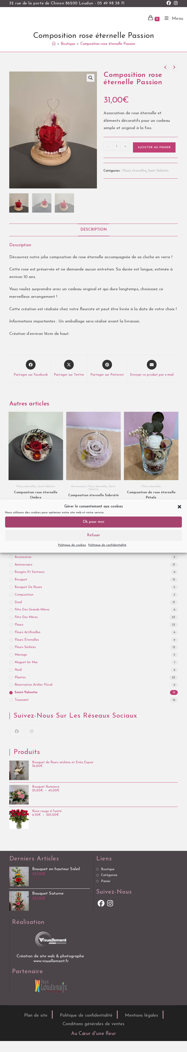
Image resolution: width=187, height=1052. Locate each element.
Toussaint (22, 699)
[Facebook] (16, 731)
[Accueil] (54, 44)
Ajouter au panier (154, 147)
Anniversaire (78, 486)
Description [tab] (93, 230)
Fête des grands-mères (32, 609)
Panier (106, 881)
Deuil (18, 602)
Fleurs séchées (25, 647)
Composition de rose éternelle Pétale (151, 495)
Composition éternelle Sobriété (93, 495)
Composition (24, 594)
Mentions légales (141, 1015)
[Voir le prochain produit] (174, 67)
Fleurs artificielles (27, 632)
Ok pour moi (93, 522)
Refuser (93, 535)
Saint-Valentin (158, 170)
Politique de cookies (72, 545)
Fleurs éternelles (134, 170)
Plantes (20, 677)
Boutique (107, 869)
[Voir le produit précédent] (165, 67)
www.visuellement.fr (51, 961)
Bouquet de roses (28, 587)
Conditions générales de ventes (93, 1024)
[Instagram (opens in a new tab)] (175, 3)
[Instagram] (31, 731)
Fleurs (19, 624)
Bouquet (21, 579)
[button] (179, 506)
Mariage (21, 654)
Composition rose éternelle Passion (107, 44)
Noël (18, 669)
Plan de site (35, 1015)
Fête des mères (26, 617)
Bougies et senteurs (30, 572)
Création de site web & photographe (51, 956)
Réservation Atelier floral (33, 684)
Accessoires (23, 557)
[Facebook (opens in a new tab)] (168, 3)
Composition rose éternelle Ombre (35, 495)
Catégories (109, 875)
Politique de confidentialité (107, 545)
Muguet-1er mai (26, 662)
